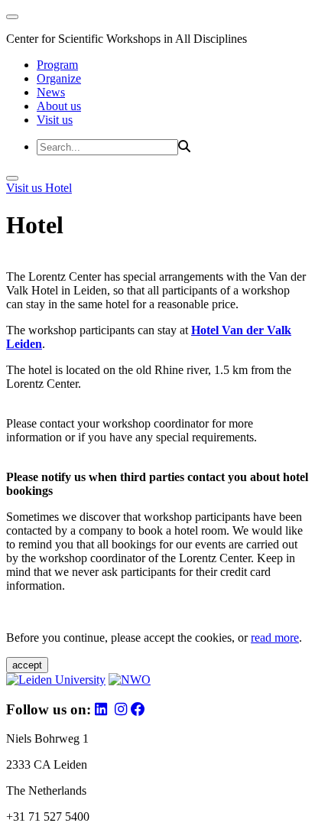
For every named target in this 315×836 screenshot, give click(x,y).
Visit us (55, 119)
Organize (59, 78)
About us (59, 105)
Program (57, 64)
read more (275, 637)
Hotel (58, 187)
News (51, 92)
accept (27, 665)
